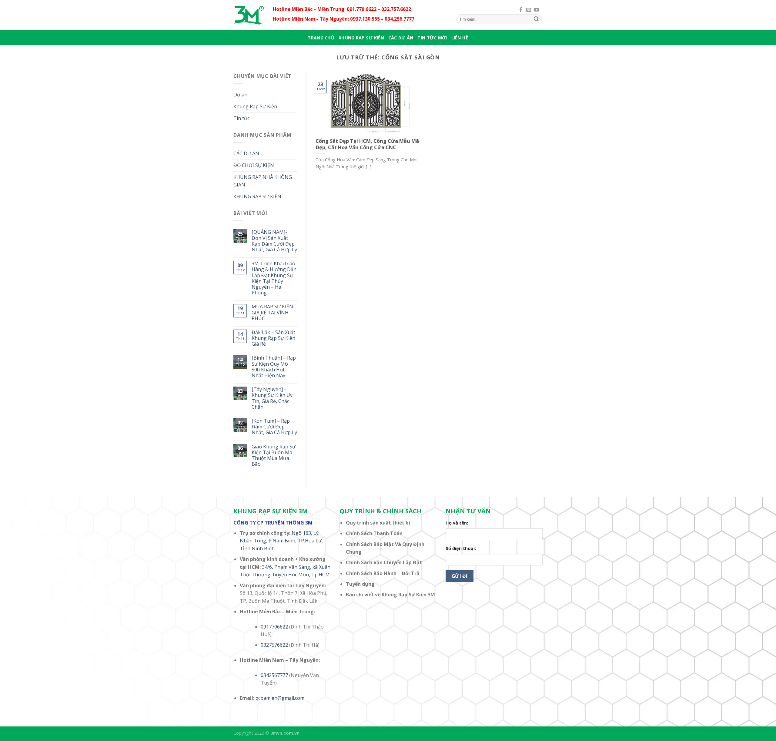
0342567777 (274, 675)
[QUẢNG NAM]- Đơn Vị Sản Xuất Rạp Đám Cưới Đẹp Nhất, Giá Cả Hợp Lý (274, 241)
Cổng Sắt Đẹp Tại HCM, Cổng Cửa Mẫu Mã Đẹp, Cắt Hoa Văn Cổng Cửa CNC (367, 144)
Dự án (240, 94)
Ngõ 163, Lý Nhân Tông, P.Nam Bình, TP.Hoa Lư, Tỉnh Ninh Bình (281, 541)
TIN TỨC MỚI (432, 38)
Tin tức (241, 118)
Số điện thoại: (461, 548)
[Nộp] (536, 19)
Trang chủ (321, 38)
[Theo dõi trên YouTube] (536, 10)
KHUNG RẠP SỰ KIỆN (361, 38)
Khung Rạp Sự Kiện (255, 106)
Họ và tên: (457, 523)
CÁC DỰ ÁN (400, 38)
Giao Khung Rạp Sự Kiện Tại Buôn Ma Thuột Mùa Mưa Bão (274, 455)
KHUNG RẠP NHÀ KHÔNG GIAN (262, 181)
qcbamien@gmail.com (280, 698)
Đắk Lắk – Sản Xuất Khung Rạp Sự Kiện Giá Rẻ (273, 338)
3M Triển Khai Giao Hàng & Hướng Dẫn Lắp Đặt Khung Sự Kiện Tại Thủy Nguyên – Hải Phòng (274, 278)
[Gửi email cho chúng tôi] (528, 10)
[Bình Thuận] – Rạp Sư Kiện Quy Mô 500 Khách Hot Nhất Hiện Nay (274, 366)
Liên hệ (459, 38)
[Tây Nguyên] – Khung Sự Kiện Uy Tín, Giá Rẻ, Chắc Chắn (272, 398)
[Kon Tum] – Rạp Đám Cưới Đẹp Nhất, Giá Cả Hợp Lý (274, 427)
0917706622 (274, 626)
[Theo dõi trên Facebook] (520, 10)
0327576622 (274, 645)
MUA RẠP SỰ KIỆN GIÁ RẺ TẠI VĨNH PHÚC (272, 312)
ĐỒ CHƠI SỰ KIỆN (253, 165)
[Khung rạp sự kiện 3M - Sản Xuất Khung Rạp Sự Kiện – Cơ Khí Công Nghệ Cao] (248, 15)
